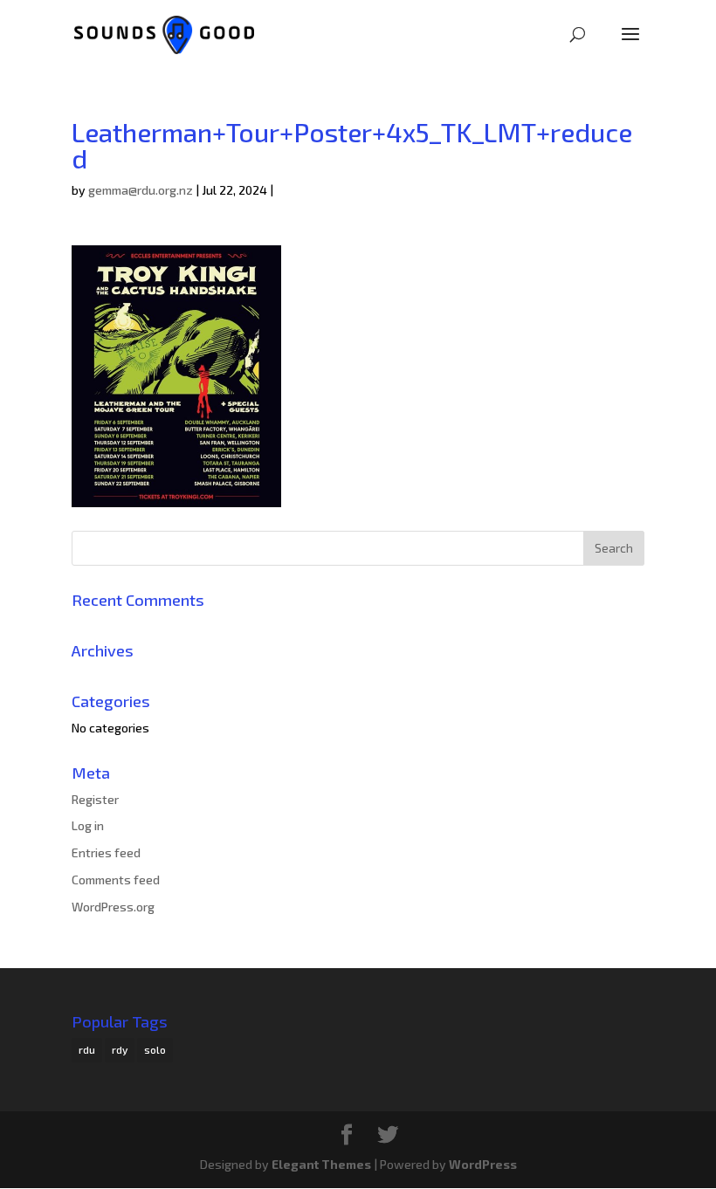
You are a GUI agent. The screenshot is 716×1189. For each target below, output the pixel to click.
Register (95, 799)
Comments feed (116, 879)
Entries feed (106, 852)
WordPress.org (113, 906)
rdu (87, 1049)
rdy (119, 1049)
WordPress (483, 1164)
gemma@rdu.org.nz (140, 189)
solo (155, 1049)
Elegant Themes (321, 1164)
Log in (88, 825)
